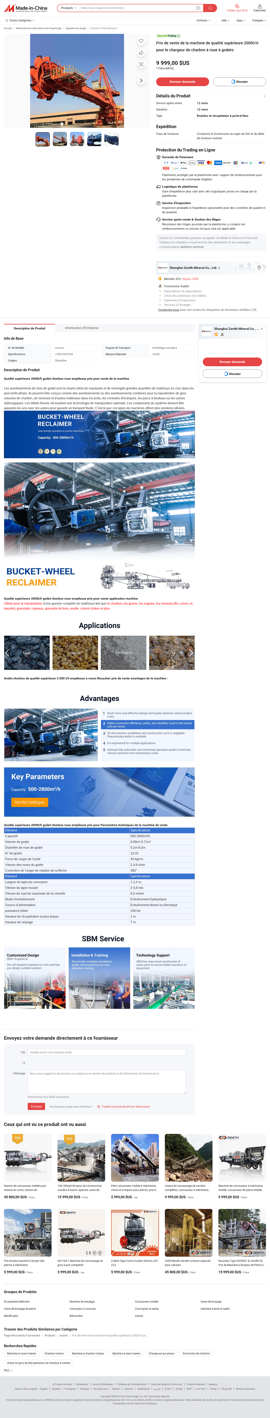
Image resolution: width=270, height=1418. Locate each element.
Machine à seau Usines (126, 1353)
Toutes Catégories (20, 20)
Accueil (8, 28)
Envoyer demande (182, 82)
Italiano (116, 1388)
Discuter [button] (242, 82)
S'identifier (259, 10)
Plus (7, 1370)
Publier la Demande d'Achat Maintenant (123, 1106)
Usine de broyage (211, 1301)
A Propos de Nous (62, 1384)
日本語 (179, 1388)
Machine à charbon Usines (88, 1353)
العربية (157, 1388)
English (44, 1388)
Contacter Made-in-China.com (166, 1384)
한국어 (168, 1388)
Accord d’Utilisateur (103, 1384)
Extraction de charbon (196, 1353)
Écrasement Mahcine (17, 1301)
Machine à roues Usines (21, 1353)
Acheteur (202, 20)
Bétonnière (76, 1316)
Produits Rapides (195, 1384)
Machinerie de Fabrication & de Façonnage (38, 28)
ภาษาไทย (200, 1388)
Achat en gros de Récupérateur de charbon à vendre (38, 1363)
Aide (224, 20)
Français (84, 1388)
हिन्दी (189, 1388)
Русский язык (100, 1388)
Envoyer (36, 1106)
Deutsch (129, 1388)
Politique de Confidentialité (131, 1384)
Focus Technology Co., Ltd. (133, 1396)
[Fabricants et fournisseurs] (25, 8)
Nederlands (143, 1388)
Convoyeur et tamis (147, 1309)
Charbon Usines (54, 1353)
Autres (139, 1316)
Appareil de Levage (76, 28)
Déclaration (82, 1384)
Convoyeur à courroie (83, 1309)
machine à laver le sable (215, 1309)
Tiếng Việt (226, 1388)
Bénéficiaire (11, 1316)
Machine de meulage (82, 1301)
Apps (239, 20)
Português (70, 1388)
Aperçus (213, 1384)
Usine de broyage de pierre (20, 1309)
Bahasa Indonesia (245, 1388)
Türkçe (213, 1388)
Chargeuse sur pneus (162, 1353)
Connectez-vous (168, 310)
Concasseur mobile (146, 1301)
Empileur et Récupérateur (103, 28)
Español (56, 1388)
